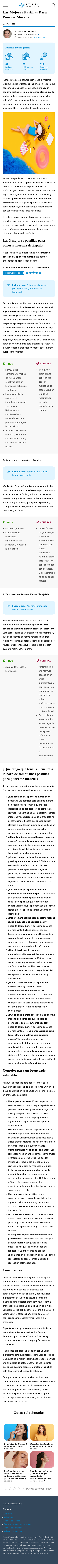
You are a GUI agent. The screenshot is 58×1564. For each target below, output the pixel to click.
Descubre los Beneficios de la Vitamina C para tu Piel (41, 1446)
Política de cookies (12, 1521)
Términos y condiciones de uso (17, 1524)
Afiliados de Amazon (13, 1531)
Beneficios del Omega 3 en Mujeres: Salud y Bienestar (15, 1446)
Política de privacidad (13, 1528)
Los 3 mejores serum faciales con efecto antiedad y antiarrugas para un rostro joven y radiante (15, 1476)
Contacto (8, 1514)
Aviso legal (8, 1517)
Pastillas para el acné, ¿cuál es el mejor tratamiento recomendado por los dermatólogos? (41, 1476)
